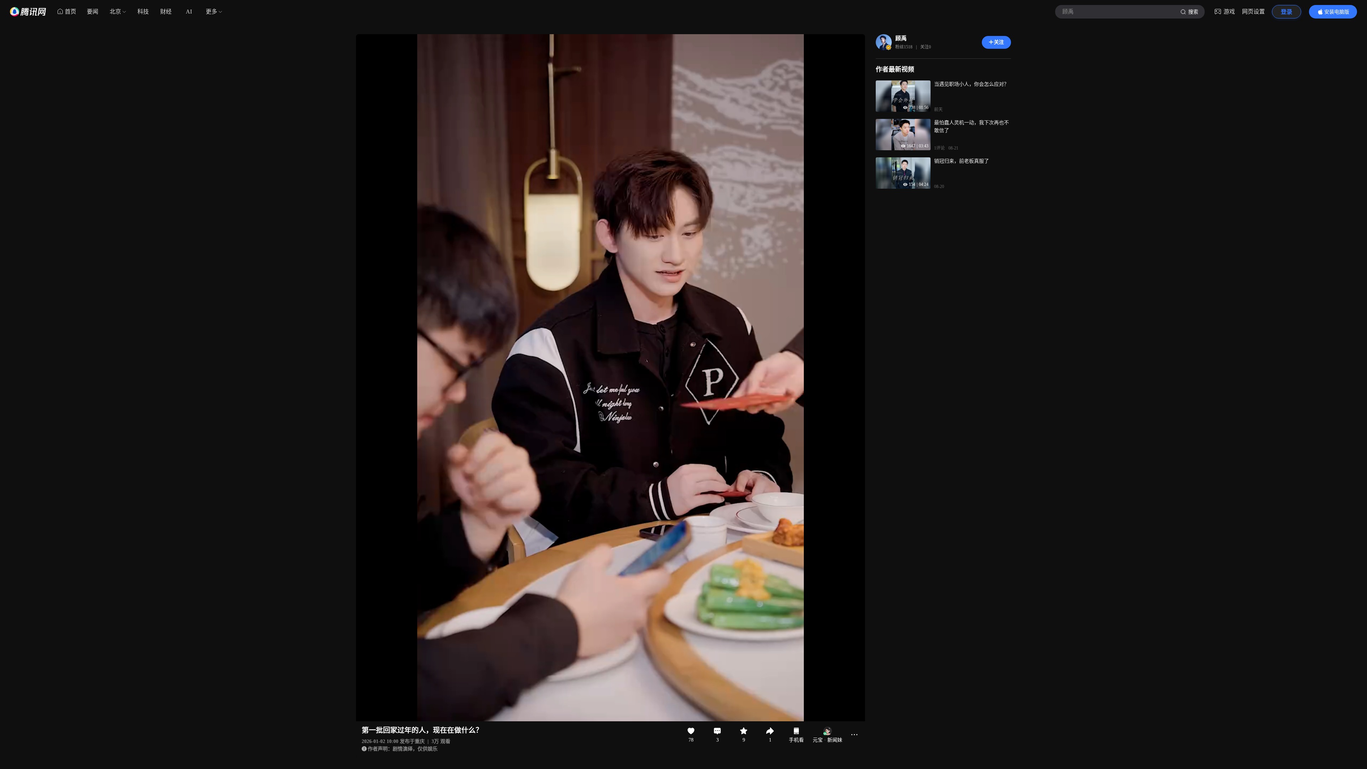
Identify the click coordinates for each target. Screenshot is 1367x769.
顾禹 (901, 38)
